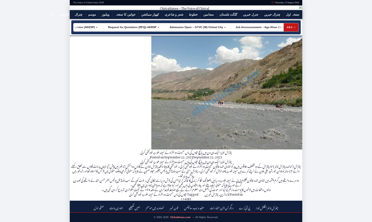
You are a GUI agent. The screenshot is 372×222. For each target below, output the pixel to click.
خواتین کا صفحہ (125, 14)
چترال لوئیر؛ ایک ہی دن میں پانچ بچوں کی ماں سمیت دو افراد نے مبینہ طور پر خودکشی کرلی (186, 152)
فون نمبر (174, 207)
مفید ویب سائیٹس (194, 207)
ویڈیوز (105, 14)
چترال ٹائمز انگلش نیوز (267, 207)
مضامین (208, 14)
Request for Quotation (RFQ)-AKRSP (128, 27)
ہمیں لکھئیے (134, 207)
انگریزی (64, 14)
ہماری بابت (116, 207)
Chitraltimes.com (180, 217)
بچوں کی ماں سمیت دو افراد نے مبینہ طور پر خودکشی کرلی (158, 194)
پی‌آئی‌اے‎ (244, 207)
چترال (79, 14)
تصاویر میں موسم (155, 207)
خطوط (193, 14)
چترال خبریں (272, 14)
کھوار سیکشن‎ (150, 14)
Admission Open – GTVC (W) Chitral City (192, 27)
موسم (92, 14)
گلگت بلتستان (228, 14)
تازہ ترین (224, 194)
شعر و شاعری (174, 14)
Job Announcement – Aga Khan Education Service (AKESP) (271, 27)
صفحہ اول (293, 14)
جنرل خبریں (250, 14)
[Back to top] (9, 216)
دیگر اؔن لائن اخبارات (221, 207)
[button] (52, 14)
